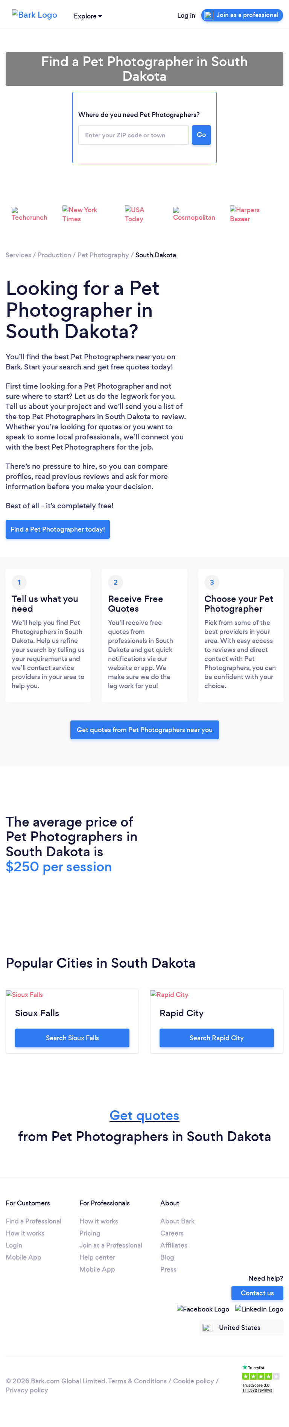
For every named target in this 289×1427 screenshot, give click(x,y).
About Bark (177, 1221)
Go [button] (201, 134)
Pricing (89, 1233)
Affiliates (173, 1245)
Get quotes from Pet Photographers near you (145, 729)
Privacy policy (27, 1390)
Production (54, 255)
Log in (186, 15)
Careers (172, 1233)
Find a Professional (33, 1221)
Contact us (257, 1293)
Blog (167, 1257)
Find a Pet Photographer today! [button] (58, 529)
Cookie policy (193, 1381)
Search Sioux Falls (72, 1038)
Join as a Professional (110, 1245)
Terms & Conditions (137, 1381)
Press (168, 1269)
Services (18, 255)
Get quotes (144, 1115)
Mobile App (23, 1257)
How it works (25, 1233)
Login (14, 1245)
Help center (97, 1257)
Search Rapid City (217, 1038)
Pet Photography (103, 255)
